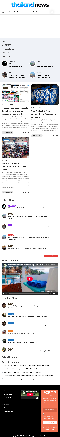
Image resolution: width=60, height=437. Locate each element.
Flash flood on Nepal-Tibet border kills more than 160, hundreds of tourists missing (28, 228)
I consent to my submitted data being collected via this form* (49, 416)
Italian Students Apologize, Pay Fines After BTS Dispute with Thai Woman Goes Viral (32, 375)
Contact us (6, 404)
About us (6, 401)
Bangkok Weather (8, 394)
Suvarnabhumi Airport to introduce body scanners (22, 342)
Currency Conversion (9, 391)
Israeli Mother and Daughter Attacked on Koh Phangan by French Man (24, 372)
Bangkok (6, 140)
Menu (34, 12)
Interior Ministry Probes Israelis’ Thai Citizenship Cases (25, 369)
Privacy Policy (7, 407)
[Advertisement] (30, 26)
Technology (12, 61)
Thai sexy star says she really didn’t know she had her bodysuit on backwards (15, 111)
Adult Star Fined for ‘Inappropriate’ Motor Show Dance (14, 166)
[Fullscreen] (56, 293)
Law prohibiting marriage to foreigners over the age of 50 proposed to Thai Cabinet (29, 307)
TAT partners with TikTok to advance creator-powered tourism (26, 208)
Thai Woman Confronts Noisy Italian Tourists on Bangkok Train (23, 379)
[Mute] (54, 293)
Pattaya (39, 72)
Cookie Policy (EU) (8, 411)
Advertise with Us (8, 397)
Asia (10, 72)
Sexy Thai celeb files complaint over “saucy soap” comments (43, 114)
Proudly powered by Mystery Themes (38, 436)
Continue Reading (7, 132)
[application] (30, 279)
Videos (10, 331)
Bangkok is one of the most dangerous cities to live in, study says (27, 316)
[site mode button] (52, 11)
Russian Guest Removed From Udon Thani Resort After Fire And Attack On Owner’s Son (31, 365)
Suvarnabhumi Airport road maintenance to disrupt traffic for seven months (28, 217)
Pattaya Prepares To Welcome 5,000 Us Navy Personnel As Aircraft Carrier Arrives (28, 238)
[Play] (3, 293)
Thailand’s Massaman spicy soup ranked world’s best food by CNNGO (29, 351)
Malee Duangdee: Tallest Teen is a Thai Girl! (21, 334)
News (38, 61)
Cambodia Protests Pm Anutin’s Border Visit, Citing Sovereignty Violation (27, 249)
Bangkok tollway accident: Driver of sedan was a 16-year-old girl (27, 325)
